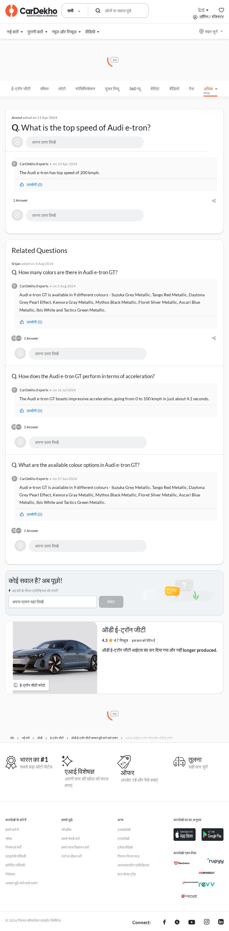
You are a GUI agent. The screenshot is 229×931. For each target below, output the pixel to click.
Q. (81, 124)
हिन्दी (201, 9)
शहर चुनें (211, 31)
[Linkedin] (221, 922)
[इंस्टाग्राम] (206, 922)
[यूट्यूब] (191, 922)
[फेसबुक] (164, 922)
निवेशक (10, 874)
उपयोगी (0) (34, 184)
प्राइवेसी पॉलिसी (15, 856)
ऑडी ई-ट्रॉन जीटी (124, 629)
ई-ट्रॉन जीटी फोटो (32, 685)
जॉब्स (8, 838)
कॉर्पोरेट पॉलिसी (15, 865)
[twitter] (177, 922)
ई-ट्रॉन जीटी (20, 88)
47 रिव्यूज (121, 640)
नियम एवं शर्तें (13, 847)
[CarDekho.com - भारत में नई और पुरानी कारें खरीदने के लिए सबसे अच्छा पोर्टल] (31, 10)
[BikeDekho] (182, 863)
